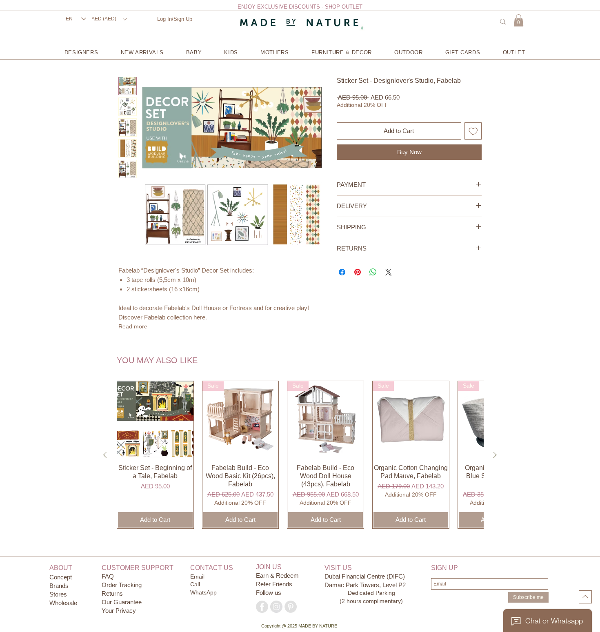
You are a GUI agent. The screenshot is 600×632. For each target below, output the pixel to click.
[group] (300, 454)
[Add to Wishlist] (473, 131)
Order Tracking (122, 584)
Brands (59, 585)
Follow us (268, 592)
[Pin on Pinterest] (357, 272)
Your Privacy (119, 610)
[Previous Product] (105, 455)
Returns (112, 593)
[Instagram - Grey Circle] (276, 607)
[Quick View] (155, 419)
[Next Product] (495, 455)
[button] (109, 19)
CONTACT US (211, 567)
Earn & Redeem (277, 575)
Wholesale (63, 602)
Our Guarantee (122, 602)
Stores (59, 594)
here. (200, 317)
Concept (60, 577)
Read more (132, 326)
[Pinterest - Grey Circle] (290, 607)
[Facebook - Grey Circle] (262, 607)
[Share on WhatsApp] (373, 272)
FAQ (108, 576)
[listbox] (109, 19)
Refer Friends (274, 584)
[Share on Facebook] (342, 272)
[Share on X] (388, 272)
